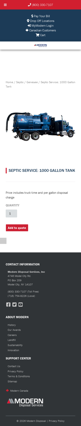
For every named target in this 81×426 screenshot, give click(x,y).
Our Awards (14, 330)
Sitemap (12, 381)
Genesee (32, 82)
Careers (12, 335)
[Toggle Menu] (5, 4)
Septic (20, 82)
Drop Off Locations (41, 21)
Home (9, 82)
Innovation (13, 350)
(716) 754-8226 (17, 296)
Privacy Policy (15, 371)
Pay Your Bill (41, 16)
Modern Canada (19, 390)
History (12, 325)
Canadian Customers (42, 30)
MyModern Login (42, 25)
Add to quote (17, 228)
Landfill (12, 340)
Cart (42, 35)
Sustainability (15, 345)
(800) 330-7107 (42, 5)
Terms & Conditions (19, 376)
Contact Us (14, 366)
